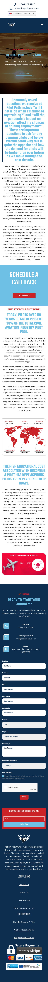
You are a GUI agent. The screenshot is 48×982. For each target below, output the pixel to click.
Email (3, 685)
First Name (5, 661)
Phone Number (6, 708)
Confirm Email (6, 696)
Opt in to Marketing (7, 773)
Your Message (6, 744)
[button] (42, 24)
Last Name (5, 673)
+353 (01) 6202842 (25, 627)
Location (4, 720)
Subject (4, 732)
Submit (24, 797)
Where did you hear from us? (9, 761)
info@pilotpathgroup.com (26, 639)
